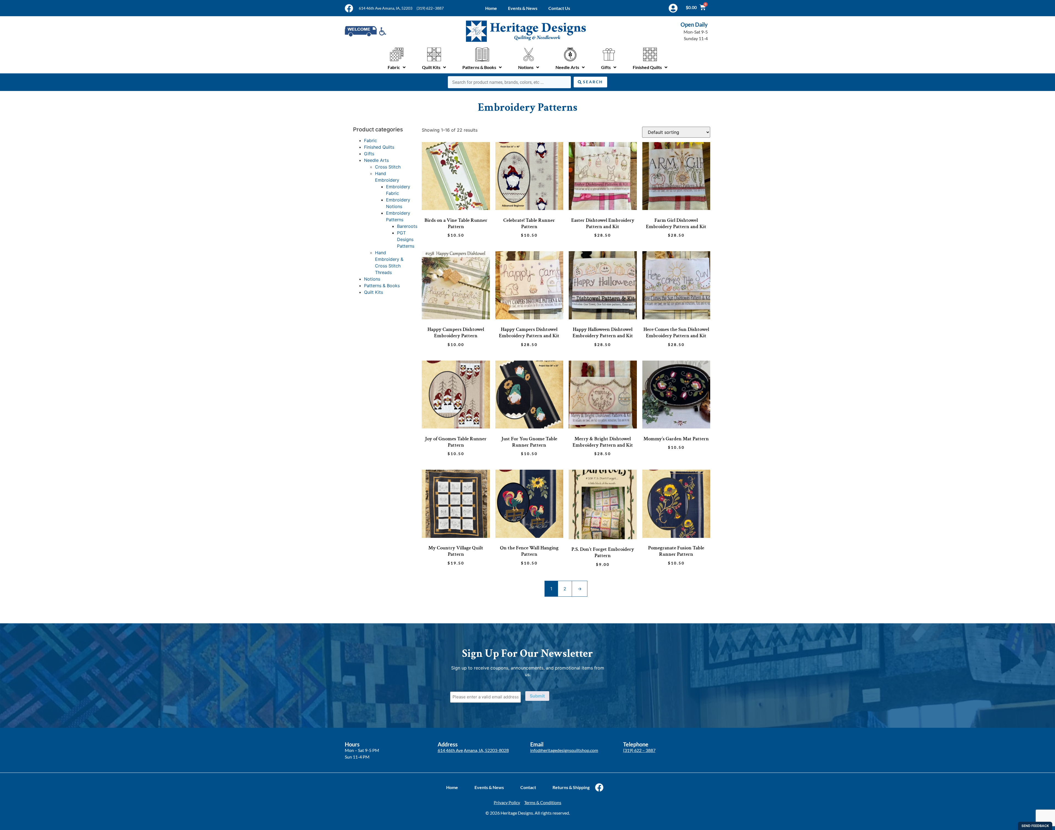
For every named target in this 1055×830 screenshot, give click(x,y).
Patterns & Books (382, 285)
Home (491, 8)
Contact (528, 787)
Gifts (369, 153)
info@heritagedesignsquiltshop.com (564, 750)
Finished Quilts (379, 147)
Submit (537, 696)
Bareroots (407, 226)
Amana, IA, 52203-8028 (486, 750)
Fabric (370, 140)
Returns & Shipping (571, 787)
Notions (372, 279)
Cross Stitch (388, 167)
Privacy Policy (507, 802)
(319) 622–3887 (430, 8)
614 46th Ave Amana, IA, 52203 (385, 8)
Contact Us (559, 8)
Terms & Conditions (542, 802)
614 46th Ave (450, 750)
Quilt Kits (373, 292)
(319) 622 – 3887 (639, 750)
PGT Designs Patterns (405, 239)
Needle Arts (376, 160)
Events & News (522, 8)
